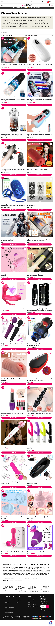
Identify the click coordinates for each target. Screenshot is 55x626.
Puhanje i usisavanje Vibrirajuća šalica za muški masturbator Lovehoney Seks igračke (39, 309)
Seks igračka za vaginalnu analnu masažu (12, 309)
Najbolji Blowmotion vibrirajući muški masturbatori (37, 204)
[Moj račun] (49, 5)
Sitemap (30, 608)
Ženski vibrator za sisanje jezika (36, 552)
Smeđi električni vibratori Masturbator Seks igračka (13, 379)
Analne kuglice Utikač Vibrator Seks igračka (39, 413)
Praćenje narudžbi (9, 612)
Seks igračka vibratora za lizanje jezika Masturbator (38, 517)
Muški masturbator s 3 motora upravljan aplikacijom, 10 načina (38, 344)
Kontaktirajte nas (32, 601)
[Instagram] (44, 599)
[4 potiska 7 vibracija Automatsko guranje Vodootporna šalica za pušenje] (40, 224)
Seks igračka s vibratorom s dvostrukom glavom (38, 447)
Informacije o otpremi (8, 601)
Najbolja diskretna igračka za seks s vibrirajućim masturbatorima (37, 274)
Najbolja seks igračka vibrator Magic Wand (13, 552)
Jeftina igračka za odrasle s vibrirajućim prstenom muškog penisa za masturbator (13, 204)
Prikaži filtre (6, 32)
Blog (29, 602)
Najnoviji (18, 602)
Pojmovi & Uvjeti (32, 604)
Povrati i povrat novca (8, 604)
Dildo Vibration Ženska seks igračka (11, 482)
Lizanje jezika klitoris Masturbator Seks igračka (12, 274)
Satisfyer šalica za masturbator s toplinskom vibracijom (39, 135)
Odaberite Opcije (14, 69)
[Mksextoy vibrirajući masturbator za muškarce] (40, 154)
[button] (51, 5)
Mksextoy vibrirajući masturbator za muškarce (37, 170)
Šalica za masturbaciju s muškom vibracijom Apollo (39, 65)
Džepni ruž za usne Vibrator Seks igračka (12, 413)
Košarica (7, 609)
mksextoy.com (18, 616)
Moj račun (7, 610)
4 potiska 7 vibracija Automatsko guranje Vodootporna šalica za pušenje (38, 239)
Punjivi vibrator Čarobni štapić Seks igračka (13, 344)
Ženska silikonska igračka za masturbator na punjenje (13, 517)
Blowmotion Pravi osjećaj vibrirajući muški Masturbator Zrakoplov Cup (13, 100)
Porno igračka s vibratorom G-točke (11, 447)
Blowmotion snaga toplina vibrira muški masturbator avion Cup (12, 239)
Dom (2, 10)
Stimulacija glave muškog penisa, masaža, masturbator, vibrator (13, 170)
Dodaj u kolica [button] (40, 69)
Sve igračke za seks (21, 599)
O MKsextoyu (31, 599)
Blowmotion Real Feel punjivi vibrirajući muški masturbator (39, 100)
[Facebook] (41, 599)
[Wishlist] (25, 39)
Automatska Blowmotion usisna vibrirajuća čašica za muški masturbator (13, 65)
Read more (5, 580)
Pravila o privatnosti (33, 606)
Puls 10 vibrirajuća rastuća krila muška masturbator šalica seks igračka (11, 135)
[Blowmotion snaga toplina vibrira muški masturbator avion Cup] (14, 224)
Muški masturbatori (9, 10)
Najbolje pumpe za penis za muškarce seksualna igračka (37, 482)
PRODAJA (18, 601)
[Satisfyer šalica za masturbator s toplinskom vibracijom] (40, 119)
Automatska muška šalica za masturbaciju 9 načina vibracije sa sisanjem (39, 379)
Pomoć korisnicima (9, 599)
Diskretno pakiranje (9, 607)
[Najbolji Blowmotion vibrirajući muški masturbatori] (40, 189)
